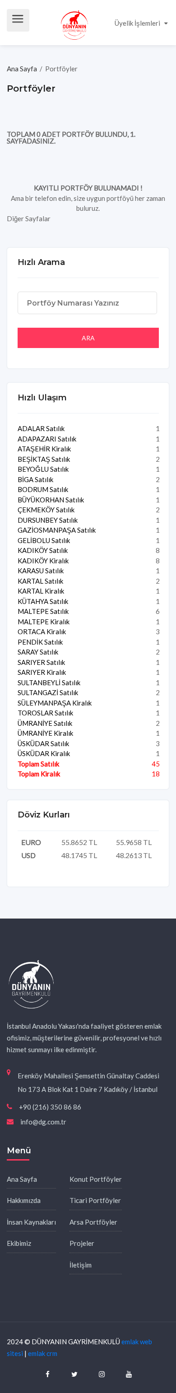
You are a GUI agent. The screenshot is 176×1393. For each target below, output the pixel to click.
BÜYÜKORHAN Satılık (51, 500)
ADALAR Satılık (41, 428)
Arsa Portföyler (93, 1222)
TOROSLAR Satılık (45, 713)
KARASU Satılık (41, 570)
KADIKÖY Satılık (43, 550)
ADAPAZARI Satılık (47, 439)
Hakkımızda (24, 1200)
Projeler (81, 1243)
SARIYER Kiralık (42, 672)
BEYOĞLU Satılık (43, 469)
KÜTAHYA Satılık (43, 601)
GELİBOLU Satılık (44, 540)
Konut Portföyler (95, 1179)
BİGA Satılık (35, 479)
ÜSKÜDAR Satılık (43, 743)
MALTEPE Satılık (43, 611)
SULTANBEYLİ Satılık (49, 682)
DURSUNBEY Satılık (48, 520)
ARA (88, 338)
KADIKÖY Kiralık (43, 561)
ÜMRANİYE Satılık (45, 723)
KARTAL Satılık (40, 581)
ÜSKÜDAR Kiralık (44, 753)
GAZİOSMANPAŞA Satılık (57, 530)
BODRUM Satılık (43, 489)
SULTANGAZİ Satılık (48, 692)
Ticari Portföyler (95, 1200)
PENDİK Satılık (40, 642)
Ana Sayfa (22, 69)
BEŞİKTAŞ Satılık (44, 459)
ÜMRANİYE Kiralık (45, 733)
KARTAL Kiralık (41, 591)
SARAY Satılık (38, 652)
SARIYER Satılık (41, 662)
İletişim (80, 1265)
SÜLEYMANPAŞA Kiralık (55, 703)
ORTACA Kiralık (42, 631)
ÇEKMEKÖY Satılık (46, 510)
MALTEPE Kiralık (43, 622)
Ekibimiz (19, 1243)
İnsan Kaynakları (31, 1222)
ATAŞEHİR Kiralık (44, 449)
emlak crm (42, 1353)
